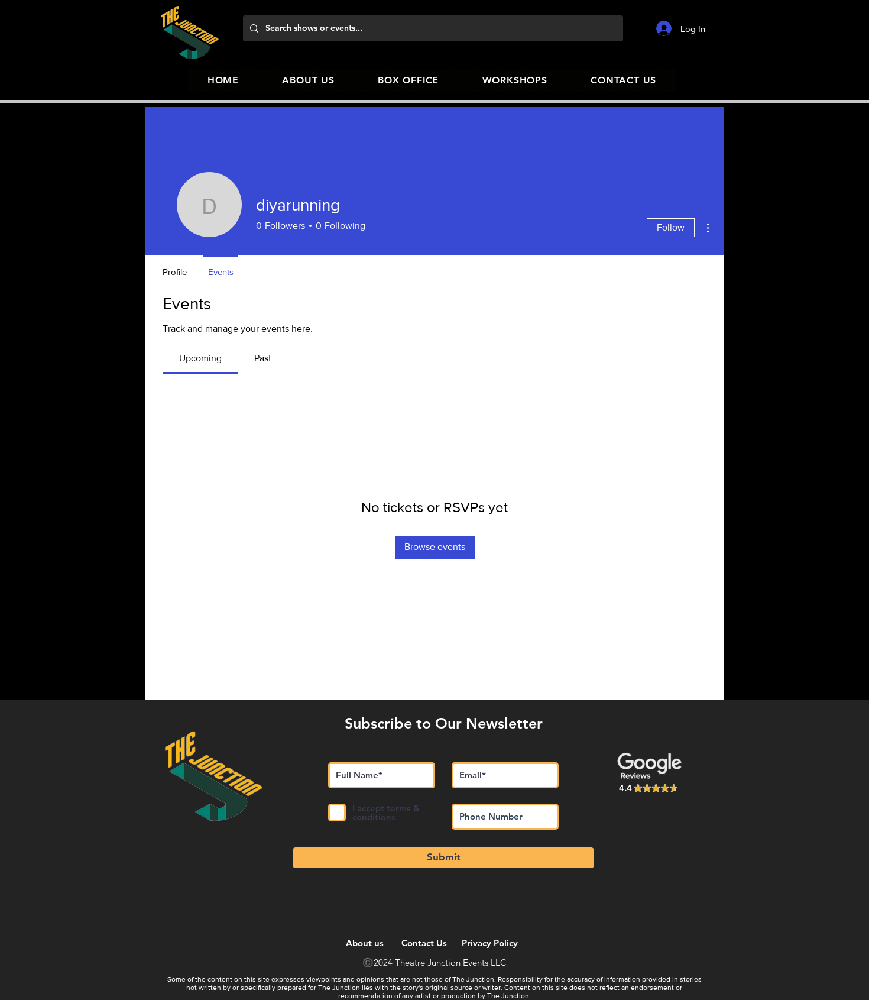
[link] (200, 358)
